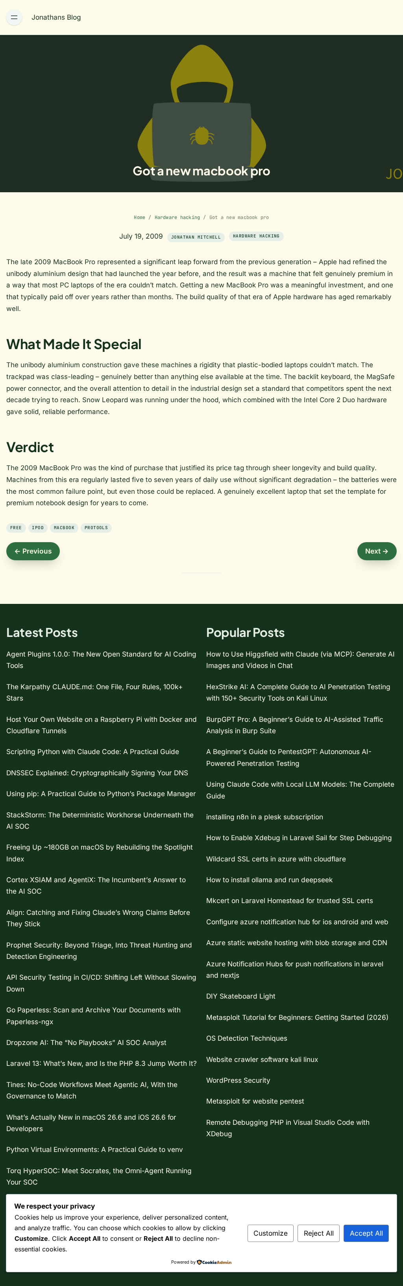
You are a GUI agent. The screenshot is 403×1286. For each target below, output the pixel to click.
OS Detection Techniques (246, 1038)
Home (139, 217)
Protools (96, 527)
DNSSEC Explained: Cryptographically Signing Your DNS (97, 773)
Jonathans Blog (56, 17)
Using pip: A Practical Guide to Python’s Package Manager (101, 793)
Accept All (366, 1233)
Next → (377, 551)
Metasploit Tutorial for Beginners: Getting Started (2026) (297, 1017)
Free (16, 527)
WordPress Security (238, 1080)
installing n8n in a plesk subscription (264, 817)
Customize (270, 1233)
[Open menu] (14, 17)
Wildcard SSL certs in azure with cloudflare (276, 859)
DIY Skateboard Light (240, 996)
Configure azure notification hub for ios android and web (297, 922)
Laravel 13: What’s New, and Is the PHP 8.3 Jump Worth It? (101, 1063)
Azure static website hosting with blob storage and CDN (296, 942)
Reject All (319, 1233)
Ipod (38, 527)
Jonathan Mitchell (196, 237)
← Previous (33, 551)
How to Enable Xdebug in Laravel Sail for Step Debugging (299, 837)
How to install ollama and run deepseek (269, 880)
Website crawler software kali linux (262, 1059)
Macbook (64, 527)
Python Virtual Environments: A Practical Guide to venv (94, 1149)
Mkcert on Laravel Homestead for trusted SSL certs (289, 900)
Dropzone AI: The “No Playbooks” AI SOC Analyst (86, 1042)
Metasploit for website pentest (255, 1101)
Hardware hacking (177, 217)
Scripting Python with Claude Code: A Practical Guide (92, 751)
